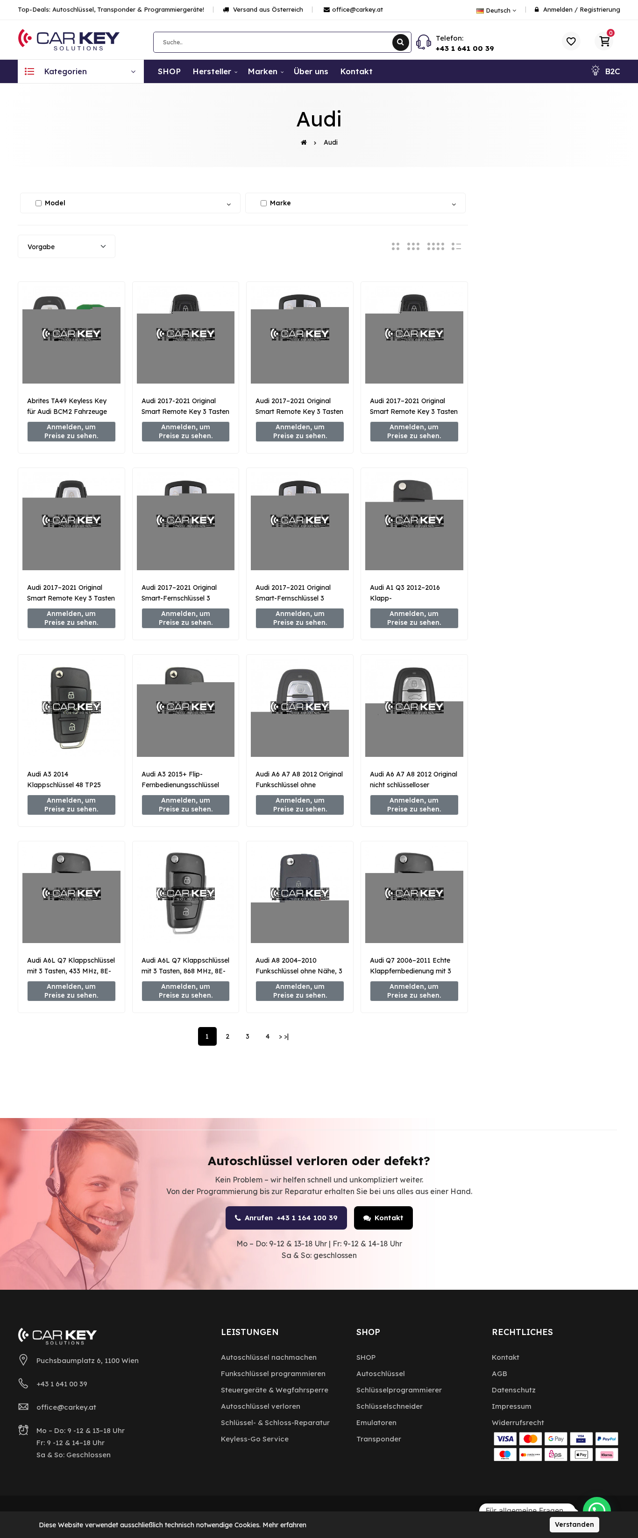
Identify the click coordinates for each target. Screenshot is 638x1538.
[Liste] (456, 246)
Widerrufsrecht (518, 1422)
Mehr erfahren (284, 1525)
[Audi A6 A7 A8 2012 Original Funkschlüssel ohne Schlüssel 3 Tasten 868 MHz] (300, 708)
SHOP (366, 1357)
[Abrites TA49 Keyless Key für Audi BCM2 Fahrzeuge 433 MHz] (71, 335)
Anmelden (558, 9)
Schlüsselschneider (389, 1406)
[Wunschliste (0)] (571, 41)
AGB (499, 1373)
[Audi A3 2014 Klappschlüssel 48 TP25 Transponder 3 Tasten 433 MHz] (71, 708)
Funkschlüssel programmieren (273, 1373)
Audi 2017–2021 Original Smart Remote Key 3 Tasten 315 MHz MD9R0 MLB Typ (414, 411)
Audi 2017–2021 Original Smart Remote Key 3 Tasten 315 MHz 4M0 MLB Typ (299, 411)
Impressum (512, 1406)
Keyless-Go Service (255, 1438)
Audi (331, 142)
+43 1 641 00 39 (465, 48)
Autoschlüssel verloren (260, 1406)
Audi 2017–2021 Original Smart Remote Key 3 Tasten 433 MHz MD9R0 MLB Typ (71, 598)
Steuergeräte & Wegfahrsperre (274, 1389)
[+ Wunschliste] (71, 368)
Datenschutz (514, 1389)
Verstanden (574, 1524)
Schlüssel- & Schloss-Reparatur (275, 1422)
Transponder (378, 1438)
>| (286, 1036)
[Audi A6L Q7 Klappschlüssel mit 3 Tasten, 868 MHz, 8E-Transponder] (186, 895)
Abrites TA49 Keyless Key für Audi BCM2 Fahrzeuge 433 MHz (67, 411)
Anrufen (291, 1217)
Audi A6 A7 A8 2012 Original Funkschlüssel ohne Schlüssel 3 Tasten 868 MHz (299, 785)
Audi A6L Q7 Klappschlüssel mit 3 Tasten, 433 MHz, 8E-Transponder (71, 971)
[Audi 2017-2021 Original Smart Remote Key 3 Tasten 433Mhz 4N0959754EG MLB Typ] (186, 335)
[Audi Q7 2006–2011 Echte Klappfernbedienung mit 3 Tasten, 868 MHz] (414, 895)
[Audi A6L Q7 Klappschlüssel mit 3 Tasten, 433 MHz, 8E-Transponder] (71, 895)
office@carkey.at (357, 9)
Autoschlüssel (380, 1373)
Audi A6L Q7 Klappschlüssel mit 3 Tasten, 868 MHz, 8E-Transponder (185, 971)
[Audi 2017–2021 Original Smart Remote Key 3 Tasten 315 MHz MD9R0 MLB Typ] (414, 335)
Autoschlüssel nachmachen (269, 1357)
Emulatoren (376, 1422)
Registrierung (600, 9)
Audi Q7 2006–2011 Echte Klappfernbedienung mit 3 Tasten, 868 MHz (410, 971)
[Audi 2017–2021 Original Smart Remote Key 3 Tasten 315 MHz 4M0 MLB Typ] (300, 335)
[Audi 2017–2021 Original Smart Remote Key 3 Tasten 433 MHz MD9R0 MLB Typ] (71, 521)
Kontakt (389, 1217)
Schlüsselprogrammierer (399, 1389)
